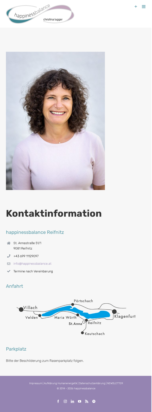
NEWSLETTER (115, 383)
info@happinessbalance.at (32, 263)
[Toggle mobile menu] (144, 7)
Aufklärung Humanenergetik (60, 383)
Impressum (35, 383)
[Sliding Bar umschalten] (136, 7)
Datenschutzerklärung (92, 383)
